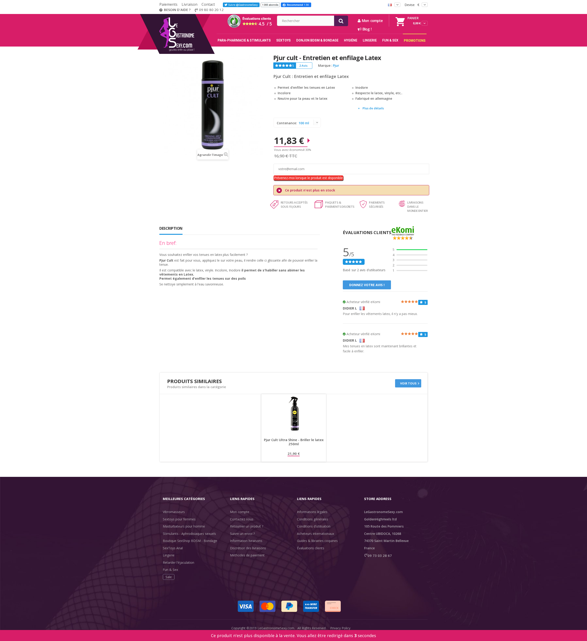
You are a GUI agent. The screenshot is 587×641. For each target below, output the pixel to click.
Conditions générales (312, 519)
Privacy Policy (340, 628)
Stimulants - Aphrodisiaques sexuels (189, 533)
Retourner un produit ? (246, 526)
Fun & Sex (170, 569)
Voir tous (408, 383)
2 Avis (303, 66)
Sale (169, 577)
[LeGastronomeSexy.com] (186, 15)
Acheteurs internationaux (315, 533)
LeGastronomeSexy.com (276, 628)
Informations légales (312, 512)
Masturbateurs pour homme (184, 526)
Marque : (325, 66)
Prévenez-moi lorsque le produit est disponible (308, 178)
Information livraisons (246, 541)
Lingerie (168, 555)
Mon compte (239, 512)
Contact (208, 4)
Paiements (168, 4)
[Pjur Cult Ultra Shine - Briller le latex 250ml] (293, 413)
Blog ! (366, 29)
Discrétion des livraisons (248, 548)
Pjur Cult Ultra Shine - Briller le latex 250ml (294, 442)
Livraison (189, 4)
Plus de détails (373, 108)
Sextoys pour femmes (179, 519)
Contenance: (287, 123)
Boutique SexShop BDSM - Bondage (190, 541)
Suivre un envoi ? (242, 533)
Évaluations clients (310, 548)
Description (171, 228)
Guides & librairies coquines (317, 541)
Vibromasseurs (174, 512)
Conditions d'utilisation (313, 526)
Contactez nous (241, 519)
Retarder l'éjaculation (178, 562)
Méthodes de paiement (247, 555)
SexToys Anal (173, 548)
